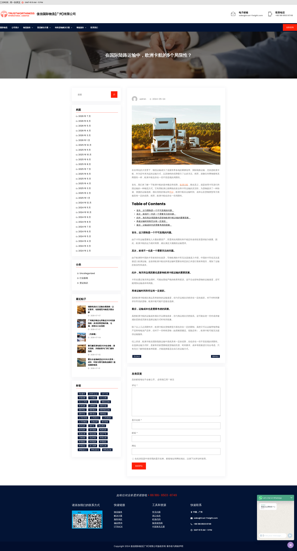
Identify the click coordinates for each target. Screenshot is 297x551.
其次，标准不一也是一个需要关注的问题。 (156, 214)
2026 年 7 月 (84, 116)
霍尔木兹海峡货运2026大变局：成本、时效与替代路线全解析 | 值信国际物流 (101, 362)
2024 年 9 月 (84, 217)
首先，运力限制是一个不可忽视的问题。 (155, 210)
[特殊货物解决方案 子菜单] (71, 27)
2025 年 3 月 (84, 188)
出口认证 (94, 402)
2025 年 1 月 (84, 197)
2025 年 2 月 (84, 193)
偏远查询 (118, 523)
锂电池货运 (95, 450)
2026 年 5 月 (84, 125)
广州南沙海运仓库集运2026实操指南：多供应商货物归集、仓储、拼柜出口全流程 (101, 323)
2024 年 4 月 (84, 241)
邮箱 (135, 432)
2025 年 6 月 (84, 173)
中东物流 (92, 398)
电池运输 (92, 434)
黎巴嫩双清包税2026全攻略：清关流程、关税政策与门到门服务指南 (101, 348)
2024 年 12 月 (84, 202)
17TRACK (118, 526)
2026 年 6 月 (84, 121)
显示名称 (137, 420)
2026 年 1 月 (84, 140)
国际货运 (92, 414)
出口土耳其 (83, 402)
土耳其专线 (83, 418)
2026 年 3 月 (84, 135)
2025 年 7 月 (84, 169)
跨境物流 (82, 442)
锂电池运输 (107, 450)
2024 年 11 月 (84, 207)
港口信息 (156, 515)
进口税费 (92, 446)
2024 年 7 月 (84, 226)
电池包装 (103, 430)
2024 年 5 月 (84, 236)
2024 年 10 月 (84, 212)
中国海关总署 (158, 526)
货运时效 (92, 438)
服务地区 (118, 519)
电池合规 (82, 434)
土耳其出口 (95, 418)
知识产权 (103, 434)
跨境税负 (103, 442)
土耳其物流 (83, 422)
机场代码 (156, 519)
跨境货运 (82, 446)
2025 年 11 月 (84, 149)
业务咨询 (290, 27)
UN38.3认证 (93, 394)
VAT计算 (105, 394)
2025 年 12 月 (84, 145)
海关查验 (105, 422)
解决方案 (118, 515)
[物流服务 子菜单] (32, 27)
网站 (134, 445)
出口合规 (103, 398)
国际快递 (103, 406)
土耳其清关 (107, 418)
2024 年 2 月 (84, 250)
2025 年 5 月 (84, 178)
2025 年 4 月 (84, 183)
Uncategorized (87, 273)
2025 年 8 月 (84, 164)
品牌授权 (92, 406)
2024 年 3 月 (84, 246)
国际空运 (82, 414)
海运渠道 (101, 426)
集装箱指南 (157, 523)
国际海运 (82, 410)
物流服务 (118, 512)
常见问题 (156, 512)
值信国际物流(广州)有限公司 (56, 14)
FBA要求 (82, 394)
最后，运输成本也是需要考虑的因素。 (154, 225)
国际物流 (92, 410)
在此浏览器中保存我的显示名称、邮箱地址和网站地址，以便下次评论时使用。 (171, 458)
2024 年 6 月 (84, 231)
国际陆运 (103, 414)
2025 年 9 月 (84, 159)
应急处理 (94, 422)
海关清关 (82, 426)
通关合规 (103, 446)
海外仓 (91, 426)
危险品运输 (106, 402)
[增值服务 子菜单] (85, 27)
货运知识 (84, 282)
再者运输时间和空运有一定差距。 (152, 221)
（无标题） (92, 334)
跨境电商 (92, 442)
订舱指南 (82, 438)
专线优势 (82, 398)
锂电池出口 (83, 450)
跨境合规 (103, 438)
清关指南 (92, 430)
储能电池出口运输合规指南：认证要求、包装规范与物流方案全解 (101, 309)
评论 (135, 385)
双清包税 (82, 406)
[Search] (114, 94)
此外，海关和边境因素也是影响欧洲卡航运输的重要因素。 (163, 217)
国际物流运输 (105, 410)
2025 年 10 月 (84, 154)
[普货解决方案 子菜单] (50, 27)
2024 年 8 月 (84, 221)
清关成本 (82, 430)
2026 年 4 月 (84, 130)
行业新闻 (84, 278)
